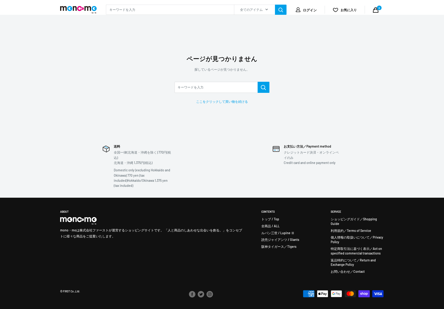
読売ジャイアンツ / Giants (280, 240)
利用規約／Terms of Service (351, 231)
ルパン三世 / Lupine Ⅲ (277, 233)
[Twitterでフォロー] (201, 294)
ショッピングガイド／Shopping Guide (354, 221)
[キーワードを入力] (263, 87)
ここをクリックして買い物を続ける (222, 101)
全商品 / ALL (270, 226)
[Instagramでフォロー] (210, 294)
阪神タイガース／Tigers (278, 246)
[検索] (281, 10)
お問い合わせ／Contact (348, 271)
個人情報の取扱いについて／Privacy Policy (357, 239)
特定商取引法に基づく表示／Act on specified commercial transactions (356, 251)
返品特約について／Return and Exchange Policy (353, 262)
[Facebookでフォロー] (192, 294)
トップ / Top (270, 219)
